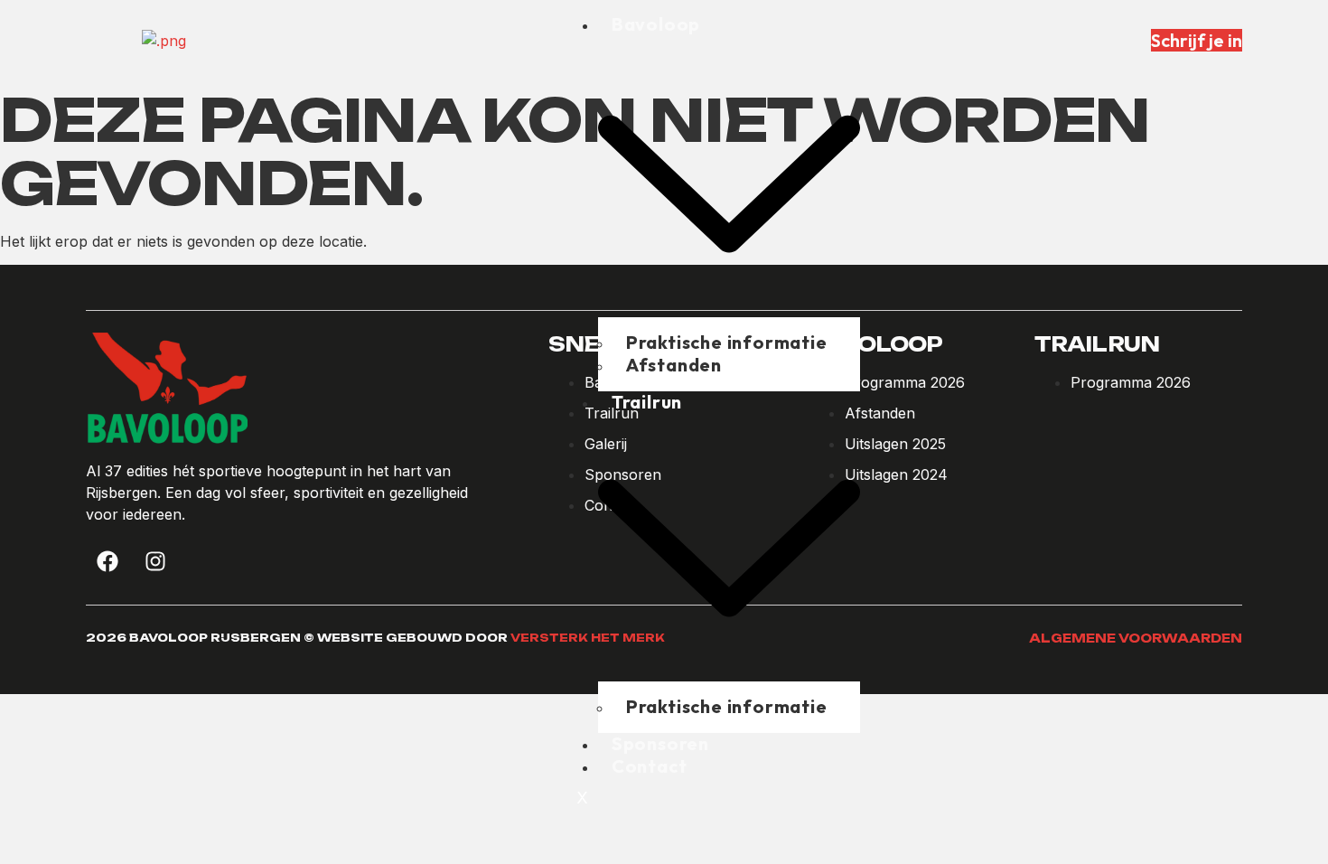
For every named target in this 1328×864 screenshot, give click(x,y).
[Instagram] (155, 561)
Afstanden (674, 364)
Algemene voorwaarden (1135, 638)
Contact (649, 766)
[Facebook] (107, 561)
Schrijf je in (1196, 40)
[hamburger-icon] (845, 32)
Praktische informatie (727, 706)
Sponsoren (660, 743)
